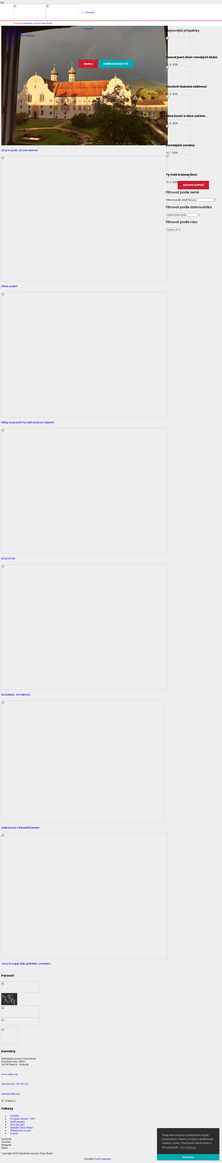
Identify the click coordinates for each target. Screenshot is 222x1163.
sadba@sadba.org (10, 1093)
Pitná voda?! (9, 286)
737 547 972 (22, 1084)
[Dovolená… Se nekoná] (84, 688)
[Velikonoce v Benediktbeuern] (82, 821)
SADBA (14, 1115)
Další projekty (17, 1121)
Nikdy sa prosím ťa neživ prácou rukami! (27, 422)
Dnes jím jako (17, 1124)
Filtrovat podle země (176, 199)
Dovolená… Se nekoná (15, 694)
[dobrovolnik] (20, 1024)
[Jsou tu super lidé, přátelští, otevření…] (84, 957)
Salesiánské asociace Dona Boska (37, 23)
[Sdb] (9, 1043)
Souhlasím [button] (188, 1157)
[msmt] (9, 1004)
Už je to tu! (8, 558)
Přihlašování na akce (20, 1130)
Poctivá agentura (102, 1158)
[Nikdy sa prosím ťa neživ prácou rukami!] (84, 416)
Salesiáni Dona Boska (21, 1127)
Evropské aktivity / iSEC (23, 1118)
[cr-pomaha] (20, 991)
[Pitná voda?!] (84, 280)
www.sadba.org (9, 1074)
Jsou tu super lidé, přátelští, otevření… (26, 964)
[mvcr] (20, 1016)
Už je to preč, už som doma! (19, 150)
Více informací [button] (188, 1147)
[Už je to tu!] (84, 552)
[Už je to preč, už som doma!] (84, 144)
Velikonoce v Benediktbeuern (20, 828)
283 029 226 (7, 1084)
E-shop (14, 1133)
